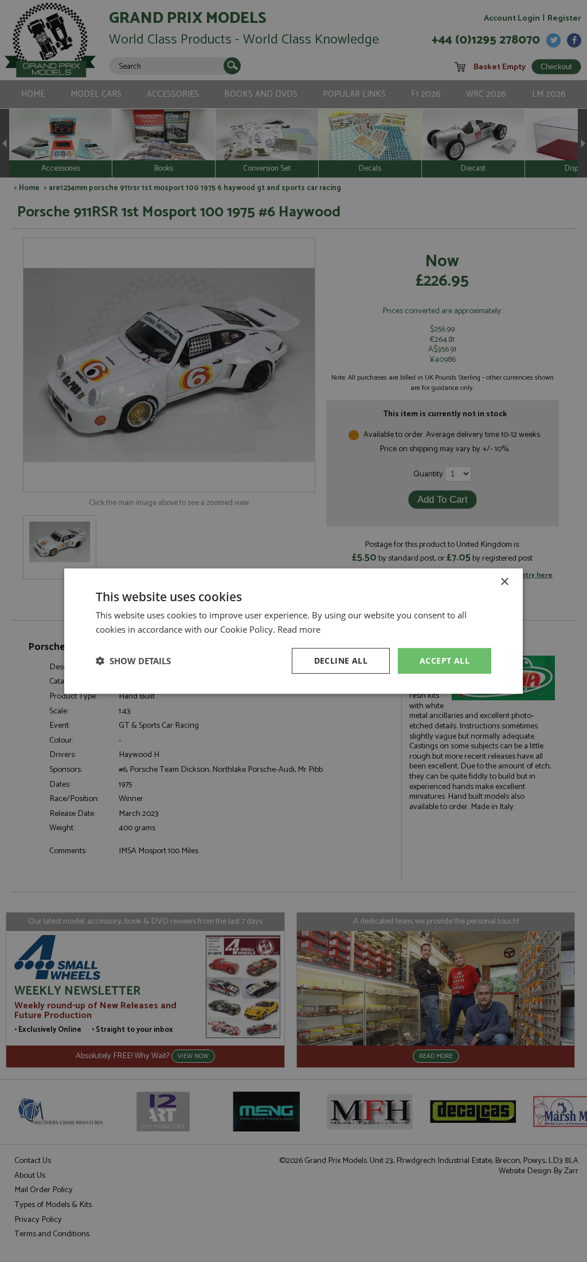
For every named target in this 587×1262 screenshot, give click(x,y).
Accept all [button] (444, 660)
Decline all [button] (340, 660)
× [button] (504, 582)
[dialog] (293, 631)
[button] (133, 661)
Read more (298, 629)
